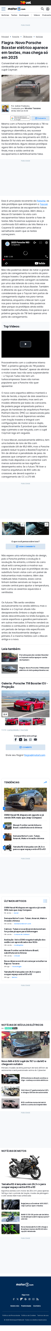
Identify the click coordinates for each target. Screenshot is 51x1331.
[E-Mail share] (35, 739)
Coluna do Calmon (21, 934)
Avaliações (18, 945)
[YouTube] (33, 1299)
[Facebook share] (15, 739)
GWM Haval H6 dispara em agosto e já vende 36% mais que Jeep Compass (25, 908)
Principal (5, 37)
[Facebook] (13, 1299)
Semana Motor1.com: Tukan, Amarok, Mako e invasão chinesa (25, 919)
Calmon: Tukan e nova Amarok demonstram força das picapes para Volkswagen (25, 930)
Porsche (15, 37)
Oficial (17, 956)
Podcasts (46, 15)
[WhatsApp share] (30, 739)
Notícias (5, 15)
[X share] (20, 739)
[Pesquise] (42, 8)
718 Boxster (27, 37)
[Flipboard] (21, 1299)
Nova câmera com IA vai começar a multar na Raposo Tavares (25, 962)
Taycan (44, 204)
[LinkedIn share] (25, 739)
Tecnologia (16, 967)
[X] (17, 1299)
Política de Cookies (28, 1315)
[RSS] (37, 1299)
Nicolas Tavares (33, 108)
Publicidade (26, 1306)
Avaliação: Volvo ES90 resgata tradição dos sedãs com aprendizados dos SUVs (24, 941)
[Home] (16, 9)
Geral (16, 913)
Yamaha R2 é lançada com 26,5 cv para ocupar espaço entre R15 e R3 (22, 973)
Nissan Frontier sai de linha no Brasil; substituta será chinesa (21, 951)
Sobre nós (14, 1306)
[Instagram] (29, 1299)
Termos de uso (43, 1315)
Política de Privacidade (11, 1315)
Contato (37, 1306)
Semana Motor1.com (22, 924)
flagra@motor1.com (34, 755)
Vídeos (37, 15)
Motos (14, 977)
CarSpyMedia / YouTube (17, 730)
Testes (14, 15)
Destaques (24, 15)
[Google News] (25, 1299)
